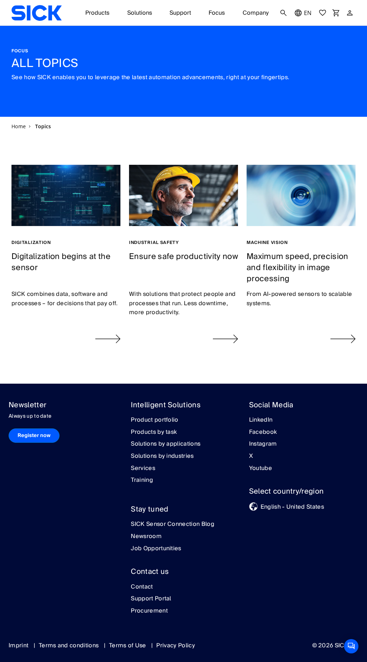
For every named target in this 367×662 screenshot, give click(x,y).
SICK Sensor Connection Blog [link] (172, 524)
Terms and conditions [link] (69, 646)
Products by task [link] (154, 432)
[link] (36, 13)
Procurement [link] (149, 611)
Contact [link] (142, 587)
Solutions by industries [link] (162, 456)
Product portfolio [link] (154, 420)
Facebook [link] (263, 432)
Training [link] (142, 480)
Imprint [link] (19, 646)
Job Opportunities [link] (156, 548)
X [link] (251, 456)
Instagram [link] (263, 444)
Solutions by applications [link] (165, 444)
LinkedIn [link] (261, 420)
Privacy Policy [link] (175, 646)
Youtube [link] (260, 468)
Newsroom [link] (146, 536)
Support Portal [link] (151, 599)
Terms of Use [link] (128, 646)
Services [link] (143, 468)
